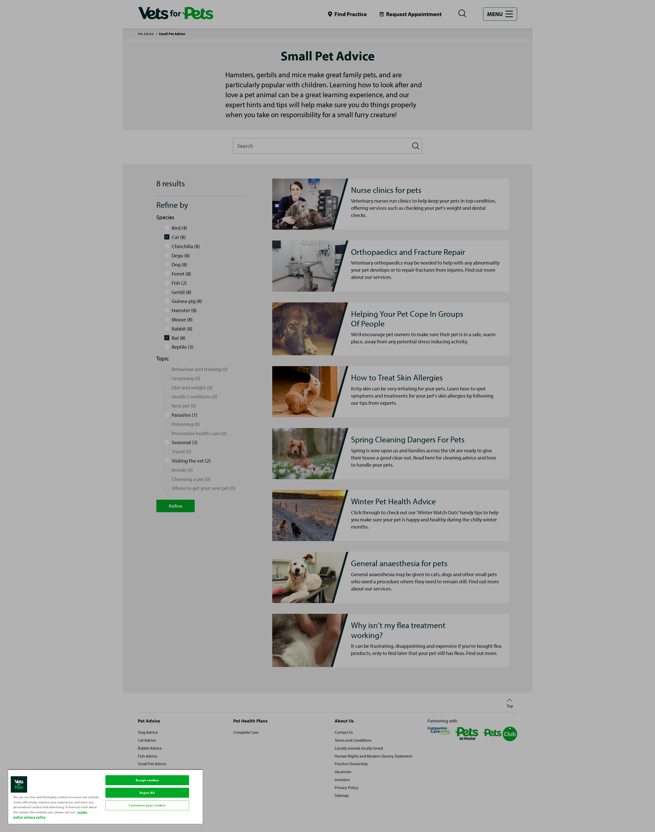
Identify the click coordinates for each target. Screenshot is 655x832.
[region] (105, 796)
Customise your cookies (147, 805)
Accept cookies (147, 780)
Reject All (147, 793)
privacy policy (35, 817)
